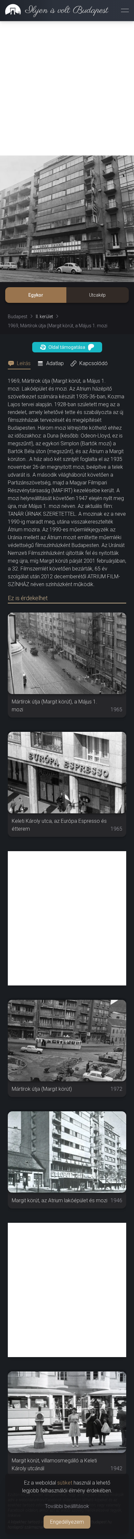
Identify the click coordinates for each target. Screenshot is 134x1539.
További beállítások (67, 1506)
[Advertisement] (67, 88)
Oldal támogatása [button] (66, 347)
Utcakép (97, 295)
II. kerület (44, 316)
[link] (54, 10)
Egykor (35, 295)
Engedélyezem (67, 1522)
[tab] (21, 363)
